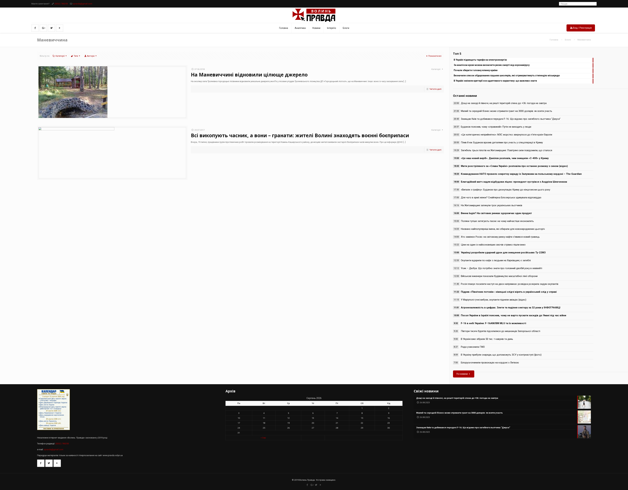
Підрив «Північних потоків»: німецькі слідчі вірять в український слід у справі (509, 291)
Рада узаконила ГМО (473, 346)
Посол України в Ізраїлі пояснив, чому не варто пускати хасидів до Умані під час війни (513, 315)
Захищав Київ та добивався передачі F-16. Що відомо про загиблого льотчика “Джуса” (510, 118)
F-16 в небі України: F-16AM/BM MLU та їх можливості (493, 323)
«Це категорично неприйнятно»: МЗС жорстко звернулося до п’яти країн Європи (506, 134)
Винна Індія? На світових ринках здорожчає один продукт (496, 213)
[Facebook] (307, 484)
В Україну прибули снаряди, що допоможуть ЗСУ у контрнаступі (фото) (501, 354)
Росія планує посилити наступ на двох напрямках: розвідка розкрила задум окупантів (509, 284)
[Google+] (312, 484)
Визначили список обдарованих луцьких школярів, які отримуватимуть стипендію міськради (507, 75)
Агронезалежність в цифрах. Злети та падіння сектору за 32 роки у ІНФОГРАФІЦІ (510, 307)
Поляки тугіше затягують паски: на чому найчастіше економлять (497, 221)
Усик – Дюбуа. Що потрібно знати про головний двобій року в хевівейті (501, 268)
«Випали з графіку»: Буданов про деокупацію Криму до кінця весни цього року (505, 189)
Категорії (60, 56)
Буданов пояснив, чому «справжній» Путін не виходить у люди (496, 126)
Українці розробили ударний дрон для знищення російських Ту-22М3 (503, 252)
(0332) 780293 (61, 3)
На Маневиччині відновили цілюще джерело (249, 74)
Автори (91, 56)
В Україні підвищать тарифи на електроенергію (480, 59)
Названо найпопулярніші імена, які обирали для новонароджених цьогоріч (503, 228)
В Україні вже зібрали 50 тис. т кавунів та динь (487, 339)
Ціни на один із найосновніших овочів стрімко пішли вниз (493, 244)
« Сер (263, 437)
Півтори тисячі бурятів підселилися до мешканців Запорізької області (500, 331)
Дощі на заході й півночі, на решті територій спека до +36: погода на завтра (504, 103)
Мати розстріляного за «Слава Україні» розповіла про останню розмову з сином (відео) (514, 166)
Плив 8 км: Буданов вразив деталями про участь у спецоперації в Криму (502, 142)
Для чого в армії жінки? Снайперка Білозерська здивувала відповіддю (501, 197)
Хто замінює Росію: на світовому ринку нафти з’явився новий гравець (500, 236)
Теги (76, 56)
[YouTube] (320, 484)
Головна (554, 39)
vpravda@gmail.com (82, 3)
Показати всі (434, 56)
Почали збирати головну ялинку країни (475, 70)
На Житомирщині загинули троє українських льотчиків (491, 205)
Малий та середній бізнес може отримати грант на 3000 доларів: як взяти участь (506, 111)
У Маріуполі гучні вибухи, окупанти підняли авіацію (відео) (493, 299)
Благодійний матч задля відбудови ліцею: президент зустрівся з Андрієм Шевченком (514, 181)
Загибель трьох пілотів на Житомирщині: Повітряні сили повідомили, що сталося (506, 150)
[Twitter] (316, 484)
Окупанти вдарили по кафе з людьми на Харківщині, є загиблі (496, 260)
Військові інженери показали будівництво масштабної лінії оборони (499, 276)
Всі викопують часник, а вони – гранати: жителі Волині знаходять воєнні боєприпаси (300, 135)
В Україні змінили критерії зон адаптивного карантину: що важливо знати (495, 80)
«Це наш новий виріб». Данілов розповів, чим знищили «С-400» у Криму (505, 158)
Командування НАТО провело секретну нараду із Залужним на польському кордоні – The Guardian (521, 173)
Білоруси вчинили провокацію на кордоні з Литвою (490, 362)
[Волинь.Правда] (314, 15)
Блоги (568, 39)
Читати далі (435, 89)
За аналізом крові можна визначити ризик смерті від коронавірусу (492, 65)
